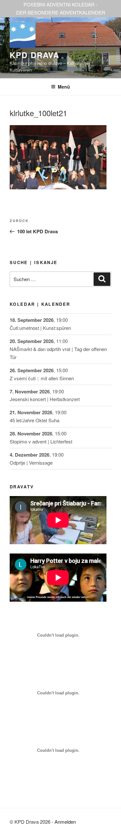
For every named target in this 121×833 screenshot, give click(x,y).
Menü (64, 86)
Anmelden (65, 821)
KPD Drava (34, 54)
